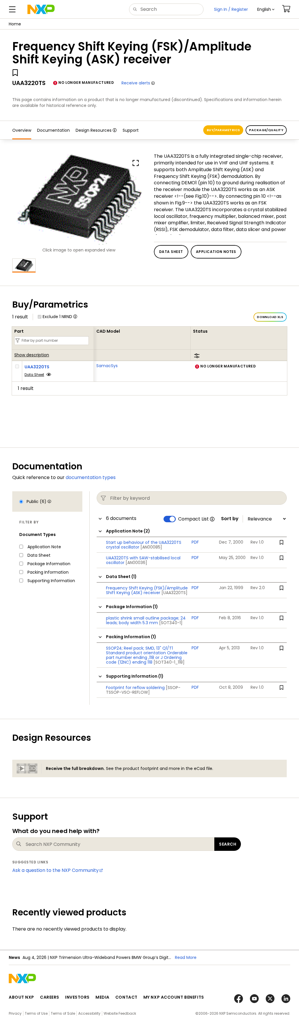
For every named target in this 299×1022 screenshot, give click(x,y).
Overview (21, 130)
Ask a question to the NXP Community (55, 870)
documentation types (91, 477)
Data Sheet (34, 374)
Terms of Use (36, 1013)
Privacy (15, 1013)
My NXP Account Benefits (173, 997)
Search (227, 844)
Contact (126, 997)
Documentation (53, 130)
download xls (270, 317)
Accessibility (89, 1013)
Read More (186, 957)
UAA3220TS (37, 367)
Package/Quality (266, 130)
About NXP (21, 997)
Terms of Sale (63, 1013)
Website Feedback (120, 1013)
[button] (265, 9)
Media (102, 997)
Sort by (230, 519)
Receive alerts (135, 83)
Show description (31, 355)
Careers (49, 997)
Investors (77, 997)
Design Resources (94, 130)
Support (131, 130)
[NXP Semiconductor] (41, 9)
